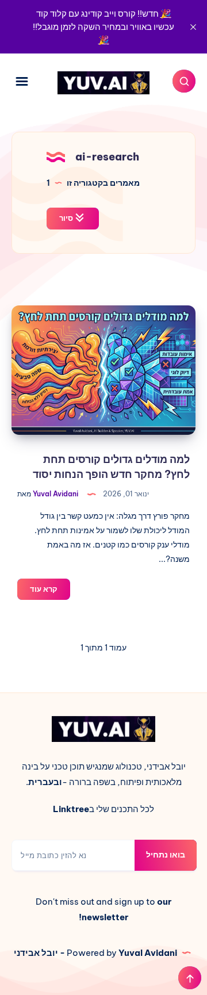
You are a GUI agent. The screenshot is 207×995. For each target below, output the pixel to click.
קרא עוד (37, 592)
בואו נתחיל (165, 854)
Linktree (71, 808)
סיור (67, 218)
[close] (193, 27)
